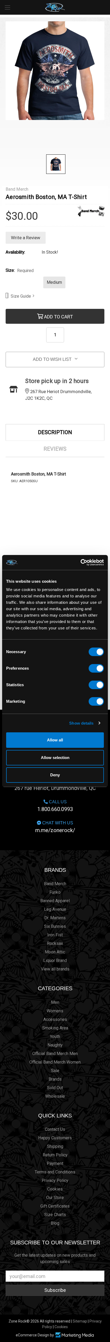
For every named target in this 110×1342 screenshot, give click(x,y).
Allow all (55, 740)
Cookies (55, 1189)
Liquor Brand (55, 960)
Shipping (55, 1146)
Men (55, 1002)
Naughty (55, 1045)
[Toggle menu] (7, 7)
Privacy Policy (55, 1180)
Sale (55, 1070)
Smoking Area (55, 1028)
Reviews (55, 449)
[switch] (96, 668)
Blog (55, 1223)
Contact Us (55, 1129)
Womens (55, 1010)
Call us (55, 806)
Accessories (55, 1019)
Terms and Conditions (55, 1172)
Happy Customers (55, 1137)
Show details (81, 723)
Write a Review (25, 237)
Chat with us (55, 827)
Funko (55, 892)
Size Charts (55, 1214)
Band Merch (55, 883)
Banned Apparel (55, 900)
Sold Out (55, 1087)
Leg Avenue (55, 909)
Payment (55, 1163)
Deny (55, 775)
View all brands (55, 969)
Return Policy (55, 1154)
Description (55, 432)
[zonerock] (107, 7)
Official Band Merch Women (55, 1062)
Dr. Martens (55, 917)
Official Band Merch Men (55, 1053)
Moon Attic (55, 951)
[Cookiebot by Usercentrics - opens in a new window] (80, 562)
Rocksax (55, 943)
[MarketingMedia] (74, 1335)
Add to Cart (58, 316)
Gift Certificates (55, 1206)
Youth (55, 1036)
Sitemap (80, 1321)
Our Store (55, 1197)
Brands (55, 870)
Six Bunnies (55, 926)
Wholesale (55, 1096)
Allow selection (55, 757)
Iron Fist (55, 934)
